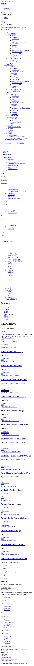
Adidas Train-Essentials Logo (14, 518)
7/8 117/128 (12, 255)
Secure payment (9, 622)
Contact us (7, 624)
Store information (6, 660)
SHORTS (14, 47)
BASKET (14, 40)
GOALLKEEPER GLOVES (16, 136)
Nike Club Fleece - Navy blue (14, 425)
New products (8, 608)
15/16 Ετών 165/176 (15, 261)
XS (10, 263)
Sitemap (6, 625)
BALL (14, 120)
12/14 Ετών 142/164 (15, 259)
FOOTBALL (15, 35)
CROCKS (7, 312)
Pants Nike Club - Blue (11, 365)
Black (9, 293)
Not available (13, 213)
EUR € (6, 18)
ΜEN (7, 32)
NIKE (11, 229)
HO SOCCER (8, 317)
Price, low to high (10, 336)
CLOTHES (13, 104)
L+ (10, 275)
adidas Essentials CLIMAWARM (16, 456)
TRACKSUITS (16, 53)
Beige (9, 290)
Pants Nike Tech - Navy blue (14, 379)
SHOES (12, 34)
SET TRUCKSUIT (17, 107)
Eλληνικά (7, 10)
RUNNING (15, 37)
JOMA (11, 227)
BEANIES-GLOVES (14, 127)
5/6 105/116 (12, 254)
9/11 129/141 (13, 257)
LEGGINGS (15, 79)
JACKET (14, 105)
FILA (6, 316)
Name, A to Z (25, 334)
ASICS (6, 311)
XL (10, 270)
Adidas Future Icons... (11, 504)
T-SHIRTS (15, 45)
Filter (2, 339)
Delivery (6, 619)
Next (6, 578)
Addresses (7, 641)
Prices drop (7, 606)
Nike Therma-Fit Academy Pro (15, 473)
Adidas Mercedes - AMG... (13, 544)
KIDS (7, 92)
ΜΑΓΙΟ (14, 88)
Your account (4, 630)
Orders (6, 638)
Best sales (7, 610)
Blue (9, 295)
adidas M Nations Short (12, 490)
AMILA (6, 309)
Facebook (7, 597)
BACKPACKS (16, 61)
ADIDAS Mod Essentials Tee (14, 558)
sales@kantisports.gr (12, 659)
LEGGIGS (15, 110)
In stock (11, 211)
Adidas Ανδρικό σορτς (11, 530)
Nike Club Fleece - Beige (12, 410)
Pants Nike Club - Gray (12, 351)
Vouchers (7, 643)
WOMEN (8, 65)
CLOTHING (13, 43)
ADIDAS (12, 225)
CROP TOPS (15, 78)
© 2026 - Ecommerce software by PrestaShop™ (14, 663)
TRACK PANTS (17, 52)
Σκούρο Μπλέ (12, 299)
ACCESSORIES (14, 58)
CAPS (13, 60)
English (6, 8)
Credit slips (7, 640)
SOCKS (14, 63)
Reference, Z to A (8, 338)
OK (2, 173)
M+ (10, 273)
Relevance (17, 334)
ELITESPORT (8, 314)
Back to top (5, 581)
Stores (6, 627)
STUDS (10, 130)
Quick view (5, 358)
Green (9, 297)
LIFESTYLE (15, 39)
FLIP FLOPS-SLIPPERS (19, 42)
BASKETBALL (16, 122)
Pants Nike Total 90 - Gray (13, 396)
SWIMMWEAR (16, 55)
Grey (9, 288)
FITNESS (11, 123)
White (9, 291)
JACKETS (15, 86)
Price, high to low (20, 336)
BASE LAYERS (16, 48)
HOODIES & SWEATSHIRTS (21, 50)
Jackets (14, 57)
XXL (10, 272)
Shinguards (11, 128)
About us (7, 621)
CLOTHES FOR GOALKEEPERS (18, 138)
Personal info (8, 636)
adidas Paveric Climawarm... (14, 439)
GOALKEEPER (10, 135)
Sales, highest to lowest (7, 334)
